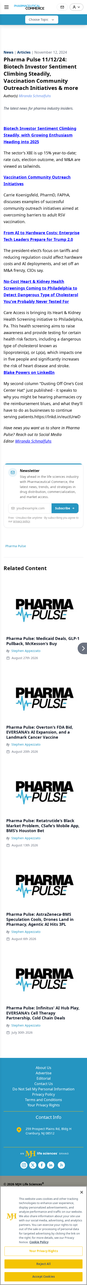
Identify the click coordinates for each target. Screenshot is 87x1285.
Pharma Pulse (15, 546)
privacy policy (21, 521)
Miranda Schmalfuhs (33, 441)
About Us (43, 1067)
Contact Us (43, 1083)
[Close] (82, 1192)
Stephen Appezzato (25, 651)
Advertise (44, 1073)
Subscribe (62, 508)
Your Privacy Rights (43, 1105)
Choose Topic (38, 19)
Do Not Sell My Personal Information (43, 1089)
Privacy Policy (43, 1094)
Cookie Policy (38, 1242)
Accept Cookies (43, 1277)
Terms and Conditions (43, 1099)
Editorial (44, 1078)
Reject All (43, 1264)
